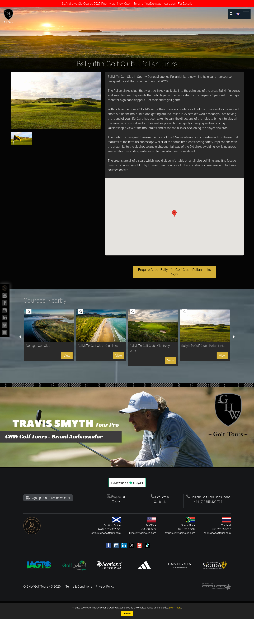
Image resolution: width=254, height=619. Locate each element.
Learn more (175, 607)
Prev (22, 337)
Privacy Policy (105, 586)
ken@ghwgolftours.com (142, 533)
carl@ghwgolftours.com (217, 533)
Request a (118, 498)
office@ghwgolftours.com (159, 3)
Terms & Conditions (78, 586)
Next (232, 337)
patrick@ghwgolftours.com (180, 533)
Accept (127, 613)
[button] (174, 213)
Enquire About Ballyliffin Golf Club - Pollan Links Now (174, 272)
